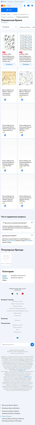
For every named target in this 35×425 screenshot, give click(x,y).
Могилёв (28, 240)
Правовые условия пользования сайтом (17, 351)
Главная (3, 14)
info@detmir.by (21, 370)
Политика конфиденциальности (17, 308)
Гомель (9, 240)
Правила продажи (17, 306)
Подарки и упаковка (7, 17)
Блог (17, 329)
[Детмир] (3, 6)
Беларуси (21, 353)
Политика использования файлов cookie (17, 311)
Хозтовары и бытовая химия (18, 275)
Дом (8, 14)
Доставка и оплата (17, 301)
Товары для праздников (20, 14)
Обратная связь (17, 313)
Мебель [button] (4, 280)
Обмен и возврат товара (17, 303)
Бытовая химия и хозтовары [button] (5, 277)
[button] (9, 10)
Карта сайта (18, 315)
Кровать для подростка (17, 277)
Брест (13, 240)
